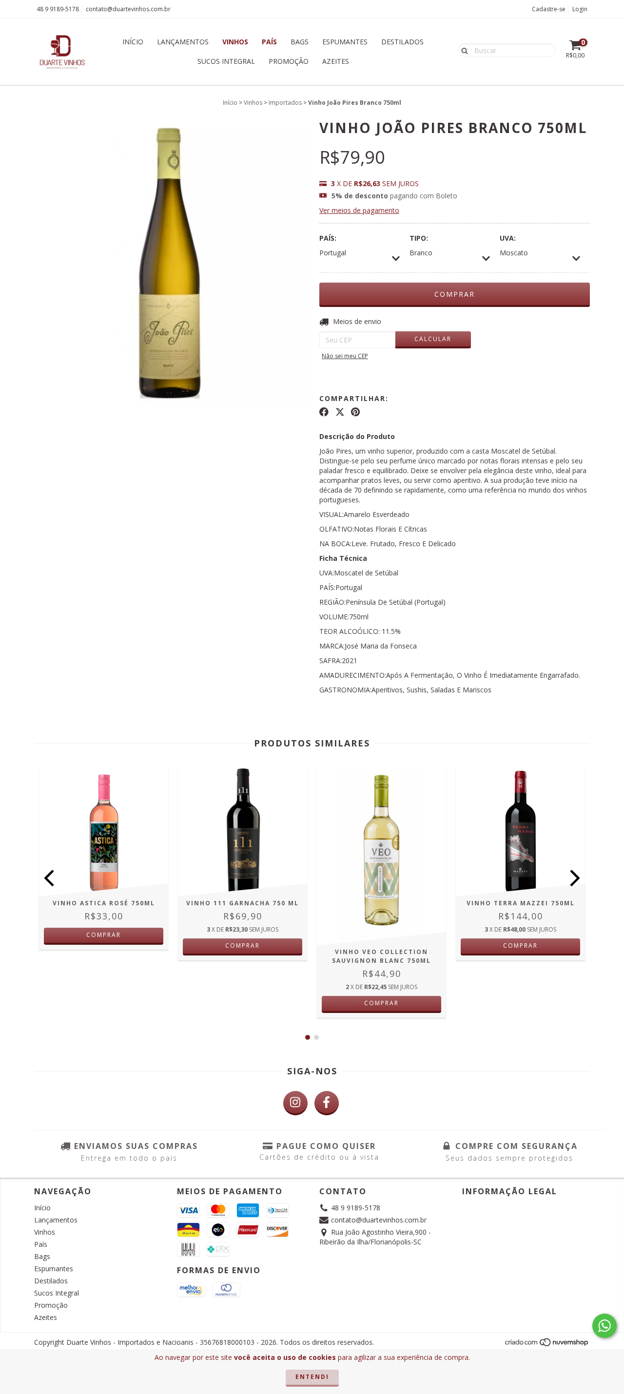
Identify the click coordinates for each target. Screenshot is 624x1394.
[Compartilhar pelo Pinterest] (355, 412)
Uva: (508, 238)
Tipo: (419, 238)
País (269, 41)
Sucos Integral (226, 61)
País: (327, 238)
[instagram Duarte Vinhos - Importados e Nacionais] (295, 1103)
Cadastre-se (549, 9)
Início (132, 41)
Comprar (103, 935)
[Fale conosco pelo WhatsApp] (604, 1326)
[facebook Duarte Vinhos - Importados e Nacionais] (326, 1103)
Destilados (402, 41)
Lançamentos (183, 41)
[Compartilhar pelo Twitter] (340, 412)
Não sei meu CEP (345, 356)
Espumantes (345, 41)
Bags (300, 41)
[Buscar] (462, 50)
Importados (285, 102)
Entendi (312, 1377)
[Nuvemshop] (547, 1345)
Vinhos (235, 41)
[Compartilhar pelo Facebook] (324, 412)
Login (579, 9)
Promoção (289, 61)
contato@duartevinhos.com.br (128, 9)
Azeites (335, 61)
